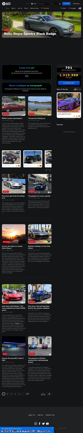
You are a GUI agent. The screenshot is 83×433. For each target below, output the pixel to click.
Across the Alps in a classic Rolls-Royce (12, 247)
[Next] (50, 170)
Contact (40, 415)
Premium (45, 8)
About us (31, 415)
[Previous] (46, 170)
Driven (5, 354)
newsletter (50, 415)
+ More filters (76, 3)
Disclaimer (62, 428)
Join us (20, 8)
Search (67, 3)
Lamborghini (61, 114)
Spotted (31, 114)
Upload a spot (69, 83)
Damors (17, 323)
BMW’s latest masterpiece (12, 118)
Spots (34, 3)
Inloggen (73, 8)
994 (27, 394)
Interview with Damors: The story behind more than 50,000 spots (13, 308)
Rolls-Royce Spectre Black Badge (30, 34)
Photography (6, 242)
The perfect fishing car (36, 118)
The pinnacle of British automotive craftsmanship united (38, 360)
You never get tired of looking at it (13, 197)
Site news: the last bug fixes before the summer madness (39, 307)
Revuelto (68, 114)
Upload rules (34, 8)
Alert (64, 8)
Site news (6, 302)
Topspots (6, 114)
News (27, 3)
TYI (60, 116)
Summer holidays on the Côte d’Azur (39, 247)
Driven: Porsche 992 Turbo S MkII (13, 359)
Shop (26, 8)
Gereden (6, 30)
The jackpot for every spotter (39, 196)
